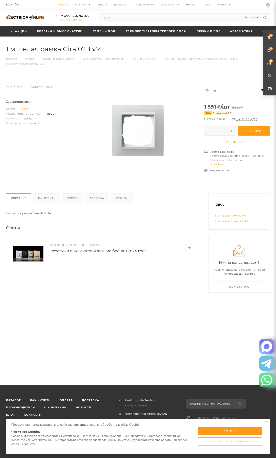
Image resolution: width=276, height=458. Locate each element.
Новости (83, 407)
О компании (55, 407)
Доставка (97, 198)
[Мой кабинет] (268, 5)
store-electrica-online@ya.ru (146, 414)
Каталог (13, 400)
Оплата (72, 198)
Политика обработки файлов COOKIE (229, 441)
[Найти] (265, 17)
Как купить (46, 198)
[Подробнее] (189, 247)
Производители (20, 407)
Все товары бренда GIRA (231, 221)
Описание (18, 198)
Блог (10, 414)
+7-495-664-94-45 (74, 16)
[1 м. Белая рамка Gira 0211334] (138, 130)
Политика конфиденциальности (215, 418)
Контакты (32, 414)
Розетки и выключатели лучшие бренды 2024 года (98, 251)
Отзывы (122, 198)
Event (24, 108)
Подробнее (217, 164)
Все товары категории (230, 215)
